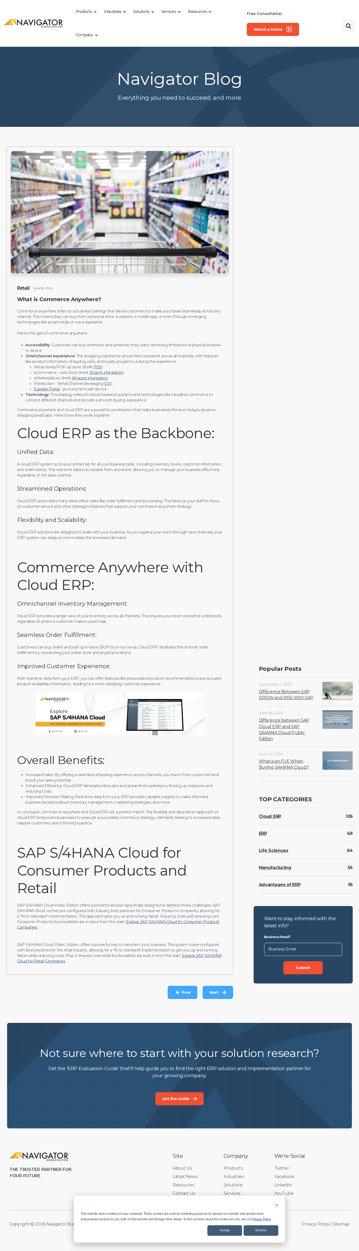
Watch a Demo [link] (268, 29)
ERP (263, 833)
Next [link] (214, 992)
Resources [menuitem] (183, 1184)
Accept (224, 1230)
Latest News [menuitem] (185, 1176)
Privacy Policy (261, 1219)
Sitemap (341, 1224)
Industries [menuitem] (234, 1176)
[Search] (348, 26)
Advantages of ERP (280, 884)
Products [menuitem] (233, 1168)
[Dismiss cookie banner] (276, 1205)
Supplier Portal (47, 389)
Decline (260, 1230)
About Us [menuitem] (182, 1168)
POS (97, 367)
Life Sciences (273, 850)
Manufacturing (275, 867)
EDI (107, 383)
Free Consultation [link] (264, 13)
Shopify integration (105, 372)
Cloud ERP (270, 816)
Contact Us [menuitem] (184, 1193)
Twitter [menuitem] (281, 1168)
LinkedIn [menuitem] (283, 1184)
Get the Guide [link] (175, 1098)
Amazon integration (89, 378)
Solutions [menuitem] (233, 1184)
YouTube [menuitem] (284, 1193)
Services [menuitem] (232, 1193)
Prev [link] (186, 992)
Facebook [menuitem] (284, 1176)
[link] (33, 22)
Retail (23, 287)
